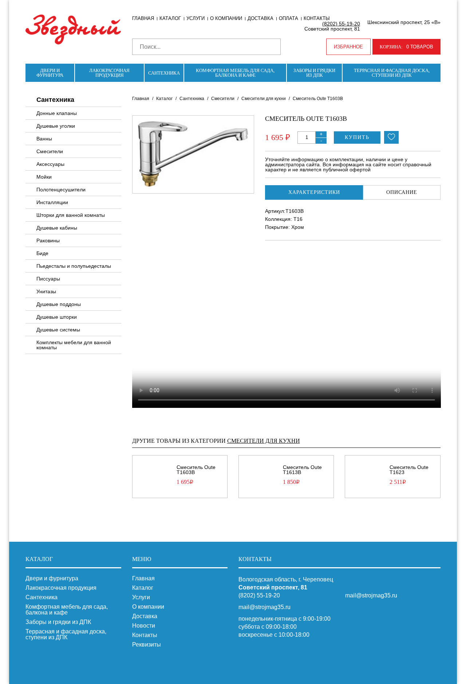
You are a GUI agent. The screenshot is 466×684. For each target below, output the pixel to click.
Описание (401, 192)
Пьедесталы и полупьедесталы (73, 266)
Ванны (44, 139)
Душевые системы (58, 330)
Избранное (348, 46)
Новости (143, 626)
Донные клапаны (56, 113)
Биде (42, 253)
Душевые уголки (55, 126)
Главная (143, 18)
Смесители (49, 151)
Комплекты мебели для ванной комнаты (73, 344)
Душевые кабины (56, 228)
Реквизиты (146, 645)
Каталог (170, 18)
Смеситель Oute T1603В (196, 470)
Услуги (195, 18)
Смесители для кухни (263, 98)
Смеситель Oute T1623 (409, 470)
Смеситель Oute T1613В (302, 470)
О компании (226, 18)
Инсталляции (52, 202)
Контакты (317, 18)
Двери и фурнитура (49, 73)
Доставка (260, 18)
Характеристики (314, 192)
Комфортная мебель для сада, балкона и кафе (235, 73)
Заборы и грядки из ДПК (314, 73)
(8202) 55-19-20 (341, 24)
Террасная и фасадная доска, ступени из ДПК (392, 73)
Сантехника (164, 73)
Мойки (44, 177)
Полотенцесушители (61, 189)
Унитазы (46, 291)
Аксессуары (50, 164)
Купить (357, 137)
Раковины (48, 240)
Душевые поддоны (58, 304)
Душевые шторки (56, 317)
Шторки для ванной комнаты (70, 215)
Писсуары (48, 279)
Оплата (288, 18)
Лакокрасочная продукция (109, 73)
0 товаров (406, 46)
